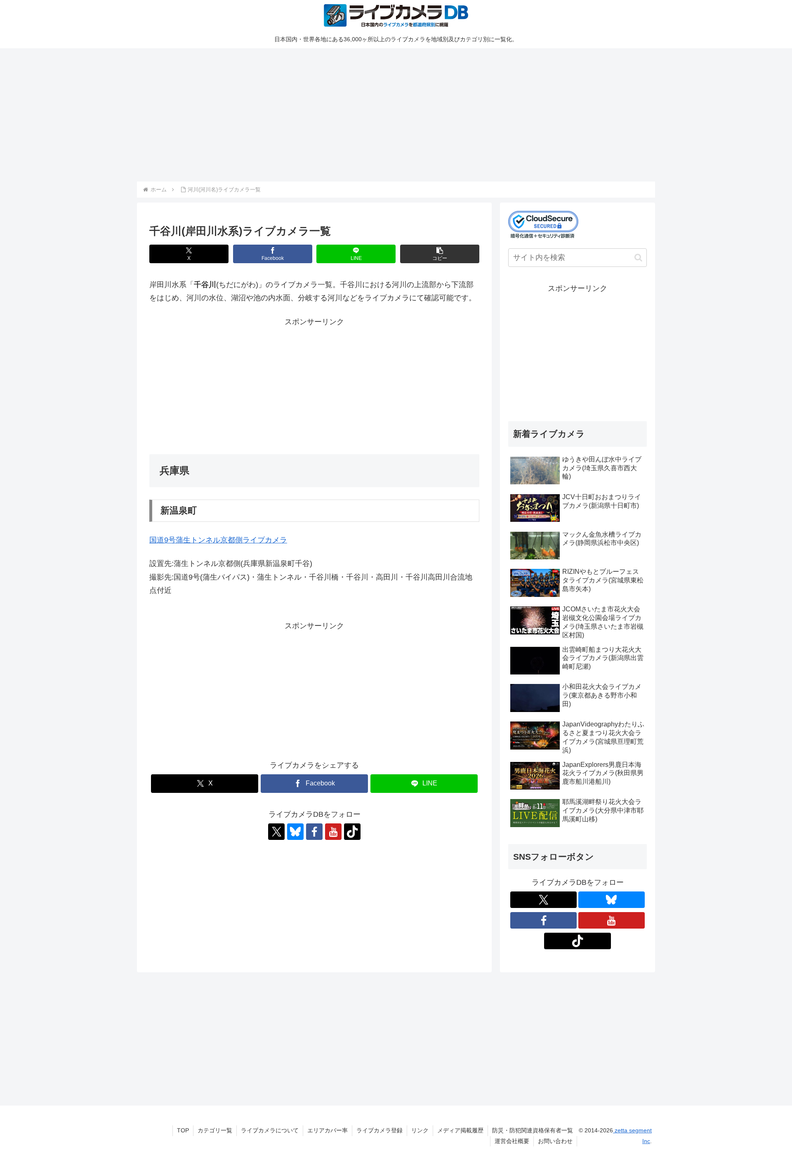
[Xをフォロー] (276, 831)
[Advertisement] (384, 113)
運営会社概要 (512, 1141)
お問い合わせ (555, 1141)
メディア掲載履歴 (460, 1130)
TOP (183, 1130)
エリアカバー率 (327, 1130)
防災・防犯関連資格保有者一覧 (532, 1130)
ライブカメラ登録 (379, 1130)
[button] (439, 254)
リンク (420, 1130)
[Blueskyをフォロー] (295, 831)
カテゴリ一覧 (215, 1130)
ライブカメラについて (270, 1130)
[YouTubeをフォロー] (333, 831)
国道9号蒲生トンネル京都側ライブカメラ (218, 540)
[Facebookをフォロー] (314, 831)
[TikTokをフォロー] (352, 831)
